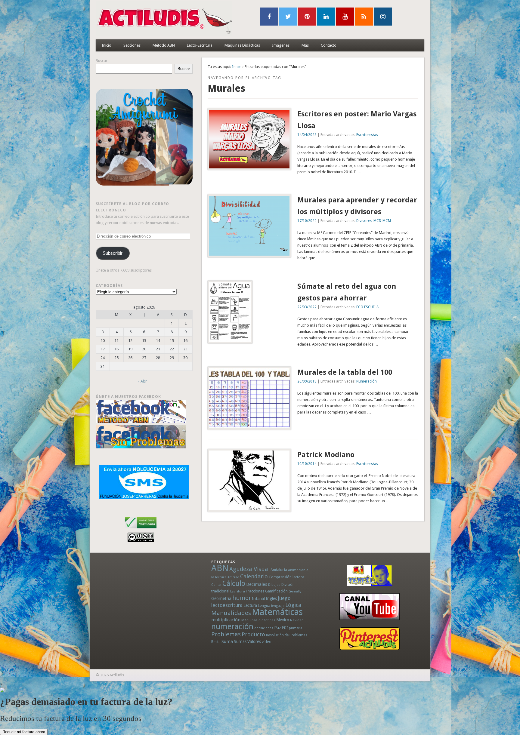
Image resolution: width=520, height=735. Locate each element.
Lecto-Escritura (199, 45)
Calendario (254, 576)
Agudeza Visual (249, 569)
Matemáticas (277, 612)
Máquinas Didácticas (242, 45)
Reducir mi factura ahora (23, 732)
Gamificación (276, 591)
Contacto (328, 45)
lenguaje (277, 606)
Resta (216, 641)
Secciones (132, 45)
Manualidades (231, 613)
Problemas (226, 634)
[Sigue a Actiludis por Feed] (364, 17)
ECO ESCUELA (367, 307)
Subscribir (112, 253)
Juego (284, 598)
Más (305, 45)
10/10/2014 (307, 464)
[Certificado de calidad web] (140, 529)
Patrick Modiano (325, 455)
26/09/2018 (307, 381)
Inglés (271, 598)
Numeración (366, 381)
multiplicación (225, 620)
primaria (295, 628)
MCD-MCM (382, 221)
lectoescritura (227, 605)
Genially (295, 591)
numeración (232, 626)
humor (241, 597)
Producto (253, 634)
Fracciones (255, 591)
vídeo (266, 641)
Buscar (101, 60)
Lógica (293, 605)
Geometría (221, 598)
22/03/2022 (307, 307)
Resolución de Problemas (286, 635)
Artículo (233, 577)
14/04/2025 (307, 135)
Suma (227, 641)
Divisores (364, 221)
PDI (285, 628)
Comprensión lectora (286, 577)
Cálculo (233, 583)
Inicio (106, 45)
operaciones (263, 628)
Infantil (258, 598)
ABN (219, 568)
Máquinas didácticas (258, 620)
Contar (216, 585)
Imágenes (280, 45)
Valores (254, 641)
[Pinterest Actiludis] (369, 638)
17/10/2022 (307, 221)
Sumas (240, 641)
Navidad (297, 620)
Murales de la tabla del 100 (344, 372)
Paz (277, 627)
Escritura (237, 591)
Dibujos (274, 585)
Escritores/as (367, 135)
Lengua (264, 605)
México (282, 619)
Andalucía (279, 569)
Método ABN (164, 45)
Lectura (250, 605)
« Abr (142, 381)
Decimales (256, 584)
